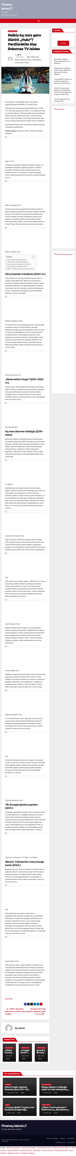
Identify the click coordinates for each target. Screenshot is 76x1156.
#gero (29, 57)
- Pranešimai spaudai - (61, 1150)
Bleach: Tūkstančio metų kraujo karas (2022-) (21, 268)
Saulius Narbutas (13, 1150)
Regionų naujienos (14, 1153)
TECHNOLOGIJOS (12, 31)
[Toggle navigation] (38, 20)
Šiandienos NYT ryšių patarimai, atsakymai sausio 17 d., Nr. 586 (36, 1011)
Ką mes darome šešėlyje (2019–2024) (19, 264)
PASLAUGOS (71, 1142)
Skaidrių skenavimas (44, 1147)
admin (19, 55)
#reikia (17, 62)
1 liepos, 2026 (47, 1092)
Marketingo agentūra (13, 1147)
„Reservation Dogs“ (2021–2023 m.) (18, 262)
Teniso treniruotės (47, 1150)
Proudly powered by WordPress (10, 1139)
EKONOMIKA (8, 1084)
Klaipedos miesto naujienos (61, 1147)
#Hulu (33, 57)
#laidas (17, 60)
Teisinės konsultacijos (29, 1147)
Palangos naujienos (28, 1153)
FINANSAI (7, 1104)
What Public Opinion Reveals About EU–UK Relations (62, 61)
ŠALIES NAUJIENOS (46, 1084)
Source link (9, 999)
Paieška (57, 30)
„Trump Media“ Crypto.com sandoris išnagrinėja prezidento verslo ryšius (63, 81)
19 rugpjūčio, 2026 (12, 1092)
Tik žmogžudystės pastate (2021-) (17, 266)
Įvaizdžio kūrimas (26, 1150)
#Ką (37, 57)
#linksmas (23, 60)
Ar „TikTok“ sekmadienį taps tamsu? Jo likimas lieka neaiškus (15, 1011)
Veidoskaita (37, 1150)
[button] (73, 21)
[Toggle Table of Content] (32, 257)
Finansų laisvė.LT (14, 1126)
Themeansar (4, 1141)
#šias (22, 62)
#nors (30, 60)
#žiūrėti (26, 62)
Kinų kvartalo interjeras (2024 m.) (17, 259)
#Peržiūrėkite (36, 60)
